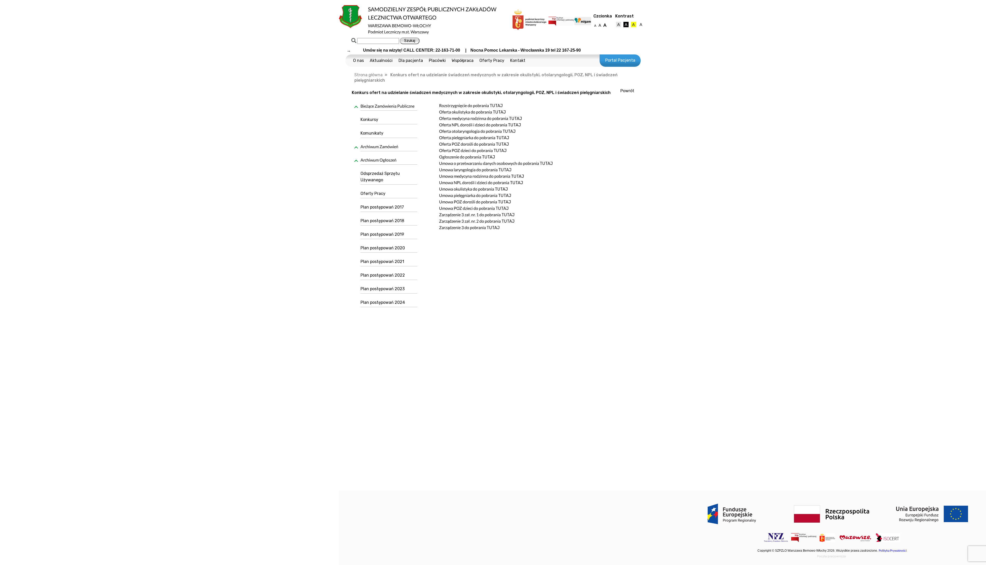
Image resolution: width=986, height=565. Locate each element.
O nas (358, 60)
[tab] (387, 106)
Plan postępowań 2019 (382, 234)
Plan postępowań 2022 (383, 275)
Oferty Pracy (491, 60)
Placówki (437, 60)
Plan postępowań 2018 (382, 220)
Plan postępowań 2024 (383, 302)
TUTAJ (496, 105)
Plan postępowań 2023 (383, 288)
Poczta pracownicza (831, 556)
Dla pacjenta (411, 60)
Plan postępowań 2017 (382, 207)
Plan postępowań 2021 (382, 261)
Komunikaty (372, 133)
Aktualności (381, 60)
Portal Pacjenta (620, 60)
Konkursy (369, 119)
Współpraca (462, 60)
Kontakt (517, 60)
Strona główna (368, 74)
